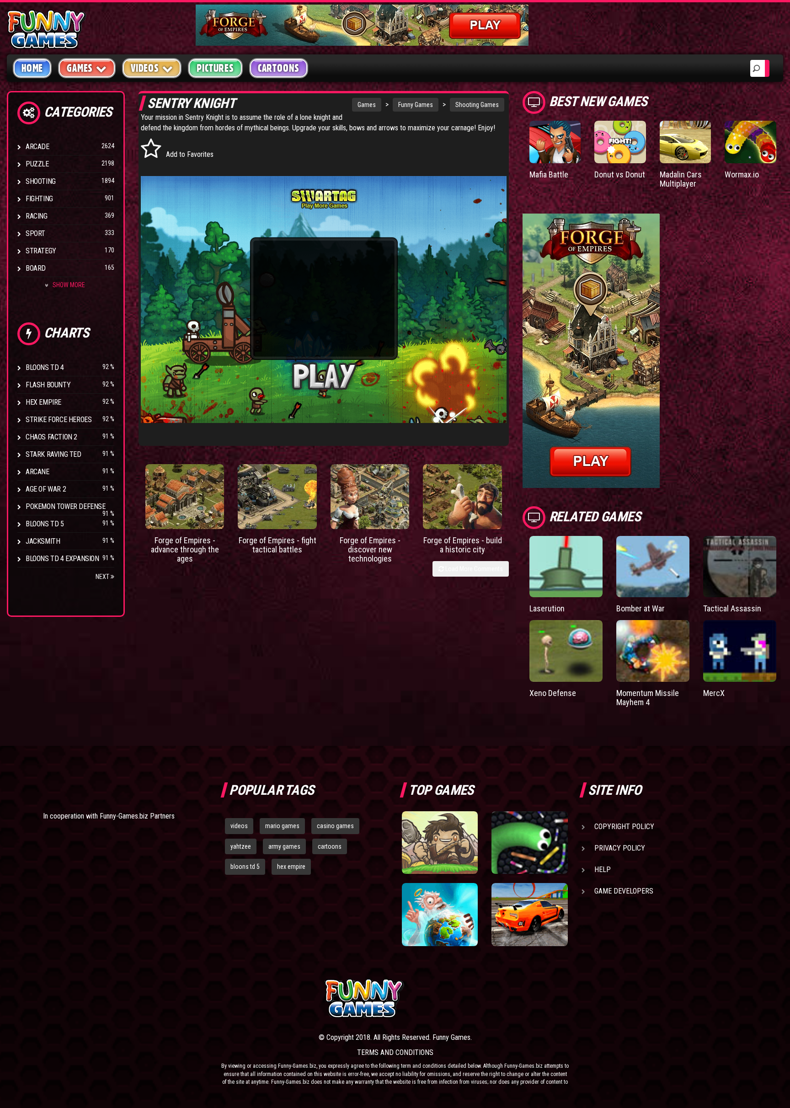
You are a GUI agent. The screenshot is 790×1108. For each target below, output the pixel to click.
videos (239, 826)
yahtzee (240, 846)
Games (367, 104)
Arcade (37, 146)
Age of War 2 (46, 489)
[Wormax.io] (750, 142)
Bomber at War (640, 608)
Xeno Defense (552, 693)
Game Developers (623, 891)
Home (32, 68)
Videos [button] (145, 68)
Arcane (37, 471)
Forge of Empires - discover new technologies (370, 549)
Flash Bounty (48, 384)
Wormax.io (742, 174)
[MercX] (739, 651)
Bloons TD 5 (45, 523)
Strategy (41, 250)
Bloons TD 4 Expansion (62, 558)
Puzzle (37, 164)
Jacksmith (43, 541)
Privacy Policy (619, 848)
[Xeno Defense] (566, 651)
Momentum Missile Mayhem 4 (647, 697)
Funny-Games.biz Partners (137, 816)
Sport (35, 233)
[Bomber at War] (652, 567)
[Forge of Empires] (184, 496)
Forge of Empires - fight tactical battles (277, 544)
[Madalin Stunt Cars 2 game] (529, 914)
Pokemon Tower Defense (66, 506)
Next (103, 576)
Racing (37, 216)
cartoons (330, 846)
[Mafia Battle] (555, 142)
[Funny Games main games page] (536, 998)
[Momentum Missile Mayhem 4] (652, 651)
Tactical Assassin (732, 608)
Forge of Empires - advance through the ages (185, 549)
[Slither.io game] (529, 842)
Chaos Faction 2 (51, 437)
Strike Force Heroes (58, 419)
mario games (282, 826)
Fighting (39, 198)
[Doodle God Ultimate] (440, 914)
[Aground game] (440, 842)
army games (284, 846)
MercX (714, 693)
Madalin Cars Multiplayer (681, 179)
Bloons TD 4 (45, 367)
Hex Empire (43, 402)
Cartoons (278, 68)
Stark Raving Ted (53, 454)
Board (36, 268)
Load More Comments (473, 569)
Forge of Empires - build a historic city (462, 544)
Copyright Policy (624, 826)
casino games (335, 826)
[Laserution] (566, 567)
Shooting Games (477, 104)
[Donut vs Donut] (620, 142)
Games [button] (80, 68)
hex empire (291, 866)
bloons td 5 (245, 866)
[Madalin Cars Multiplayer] (685, 142)
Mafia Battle (548, 174)
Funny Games (415, 104)
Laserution (547, 608)
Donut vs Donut (619, 174)
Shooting (41, 181)
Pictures (215, 68)
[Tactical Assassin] (739, 567)
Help (602, 869)
